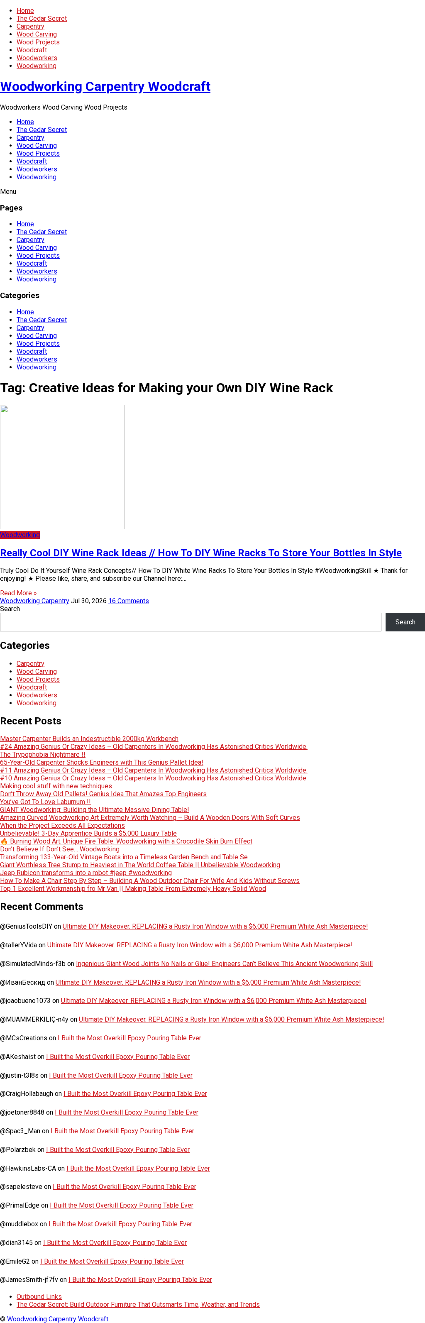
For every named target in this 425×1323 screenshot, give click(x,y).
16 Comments (128, 601)
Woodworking (36, 66)
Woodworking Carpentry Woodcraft (105, 86)
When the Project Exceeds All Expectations (62, 825)
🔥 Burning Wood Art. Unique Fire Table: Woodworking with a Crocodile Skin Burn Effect (126, 841)
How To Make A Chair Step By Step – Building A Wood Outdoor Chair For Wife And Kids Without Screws (150, 881)
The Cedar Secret (42, 18)
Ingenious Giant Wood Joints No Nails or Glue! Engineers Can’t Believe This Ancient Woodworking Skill (224, 964)
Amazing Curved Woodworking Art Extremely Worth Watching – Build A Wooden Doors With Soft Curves (150, 818)
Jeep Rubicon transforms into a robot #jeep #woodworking (86, 873)
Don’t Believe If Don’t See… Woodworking (60, 849)
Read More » (18, 593)
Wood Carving (37, 34)
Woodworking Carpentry (34, 601)
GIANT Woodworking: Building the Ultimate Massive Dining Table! (94, 810)
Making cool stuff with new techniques (56, 786)
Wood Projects (38, 42)
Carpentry (30, 26)
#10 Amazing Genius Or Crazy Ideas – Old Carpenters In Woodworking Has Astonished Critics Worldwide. (154, 778)
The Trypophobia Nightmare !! (42, 754)
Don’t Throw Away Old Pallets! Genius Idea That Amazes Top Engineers (103, 794)
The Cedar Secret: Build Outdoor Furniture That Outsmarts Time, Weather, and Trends (138, 1304)
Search (10, 609)
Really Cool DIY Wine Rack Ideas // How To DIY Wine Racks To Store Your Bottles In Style (201, 553)
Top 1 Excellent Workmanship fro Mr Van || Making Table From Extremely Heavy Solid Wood (133, 889)
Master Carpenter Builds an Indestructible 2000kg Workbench (89, 739)
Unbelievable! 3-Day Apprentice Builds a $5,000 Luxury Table (88, 833)
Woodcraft (32, 50)
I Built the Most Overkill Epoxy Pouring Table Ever (129, 1038)
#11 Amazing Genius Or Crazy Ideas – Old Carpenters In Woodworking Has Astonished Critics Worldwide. (154, 770)
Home (25, 11)
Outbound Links (39, 1297)
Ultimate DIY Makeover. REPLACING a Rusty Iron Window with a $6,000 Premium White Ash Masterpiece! (215, 926)
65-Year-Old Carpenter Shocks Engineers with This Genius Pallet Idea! (101, 762)
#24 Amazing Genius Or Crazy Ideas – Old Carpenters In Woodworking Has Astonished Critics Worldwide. (154, 747)
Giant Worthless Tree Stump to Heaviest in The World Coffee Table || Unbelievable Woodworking (140, 865)
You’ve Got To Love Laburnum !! (45, 802)
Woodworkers (37, 58)
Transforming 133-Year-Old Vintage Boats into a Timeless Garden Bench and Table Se (124, 857)
